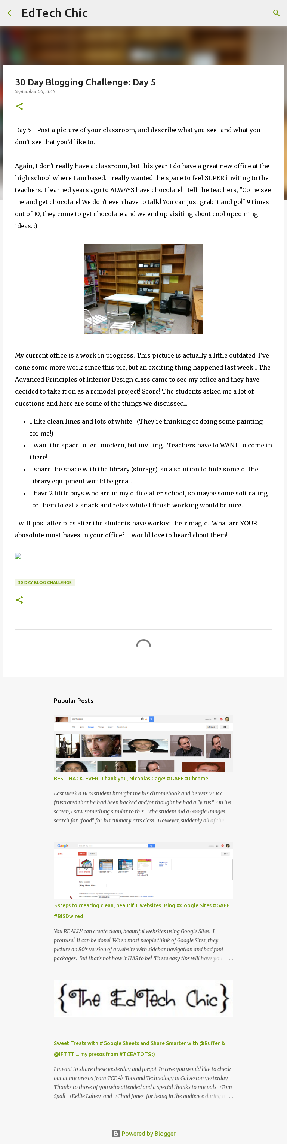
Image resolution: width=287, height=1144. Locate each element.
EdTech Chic (54, 12)
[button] (19, 107)
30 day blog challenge (45, 582)
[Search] (98, 13)
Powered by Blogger (148, 1133)
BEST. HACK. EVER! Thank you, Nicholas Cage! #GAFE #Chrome (131, 779)
